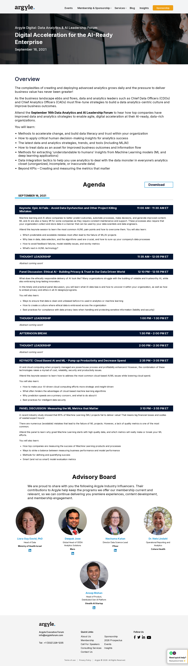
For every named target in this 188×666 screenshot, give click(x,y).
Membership (87, 640)
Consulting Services (91, 648)
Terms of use (70, 660)
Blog (132, 8)
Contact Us (86, 651)
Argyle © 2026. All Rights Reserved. (110, 660)
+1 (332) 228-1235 (53, 642)
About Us (86, 636)
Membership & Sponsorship (93, 8)
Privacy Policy (85, 660)
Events (69, 8)
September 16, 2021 (32, 195)
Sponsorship (162, 8)
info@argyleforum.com (51, 635)
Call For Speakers (90, 644)
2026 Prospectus (113, 640)
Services (120, 8)
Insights (144, 8)
